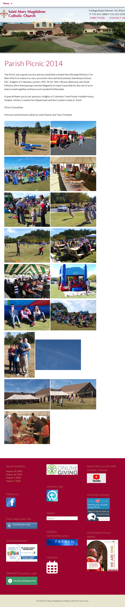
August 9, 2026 (13, 477)
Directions (97, 17)
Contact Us (117, 17)
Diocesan (84, 601)
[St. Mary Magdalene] (62, 24)
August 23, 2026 (14, 471)
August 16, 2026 (14, 474)
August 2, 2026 (13, 481)
